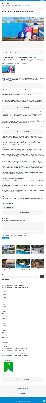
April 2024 (4, 328)
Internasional (27, 5)
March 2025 (4, 311)
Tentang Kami (4, 0)
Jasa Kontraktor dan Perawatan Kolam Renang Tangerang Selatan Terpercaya (15, 287)
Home (3, 5)
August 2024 (4, 321)
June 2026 (4, 297)
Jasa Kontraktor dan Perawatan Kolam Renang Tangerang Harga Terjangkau (14, 355)
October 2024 (4, 318)
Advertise (7, 0)
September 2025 (5, 302)
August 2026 (4, 294)
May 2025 (3, 308)
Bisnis (16, 5)
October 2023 (4, 339)
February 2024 (4, 332)
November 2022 (5, 342)
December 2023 (5, 335)
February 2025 (4, 313)
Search (3, 274)
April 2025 (4, 309)
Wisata (9, 5)
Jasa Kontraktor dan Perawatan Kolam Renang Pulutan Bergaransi (8, 269)
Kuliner (6, 5)
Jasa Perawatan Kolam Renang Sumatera (7, 203)
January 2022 (4, 344)
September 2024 (5, 320)
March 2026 (4, 299)
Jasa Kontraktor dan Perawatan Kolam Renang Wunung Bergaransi (8, 256)
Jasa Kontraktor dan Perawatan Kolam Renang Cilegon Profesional (13, 285)
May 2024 (3, 327)
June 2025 (4, 306)
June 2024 (4, 325)
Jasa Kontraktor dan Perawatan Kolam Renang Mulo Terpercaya (36, 269)
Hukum (13, 5)
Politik (19, 5)
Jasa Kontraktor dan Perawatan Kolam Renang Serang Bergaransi (13, 283)
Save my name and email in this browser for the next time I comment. (14, 235)
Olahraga (22, 5)
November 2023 (5, 337)
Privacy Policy (11, 0)
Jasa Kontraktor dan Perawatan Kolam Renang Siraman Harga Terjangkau (22, 256)
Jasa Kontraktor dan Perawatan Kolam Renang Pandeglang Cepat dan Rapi (14, 282)
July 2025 (3, 304)
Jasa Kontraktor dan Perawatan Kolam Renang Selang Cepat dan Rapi (23, 269)
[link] (40, 0)
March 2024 (4, 330)
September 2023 (5, 340)
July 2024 (3, 323)
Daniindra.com (5, 3)
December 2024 (5, 316)
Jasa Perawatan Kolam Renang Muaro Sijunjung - (13, 52)
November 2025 (5, 301)
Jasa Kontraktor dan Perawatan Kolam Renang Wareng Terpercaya (37, 256)
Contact (15, 0)
